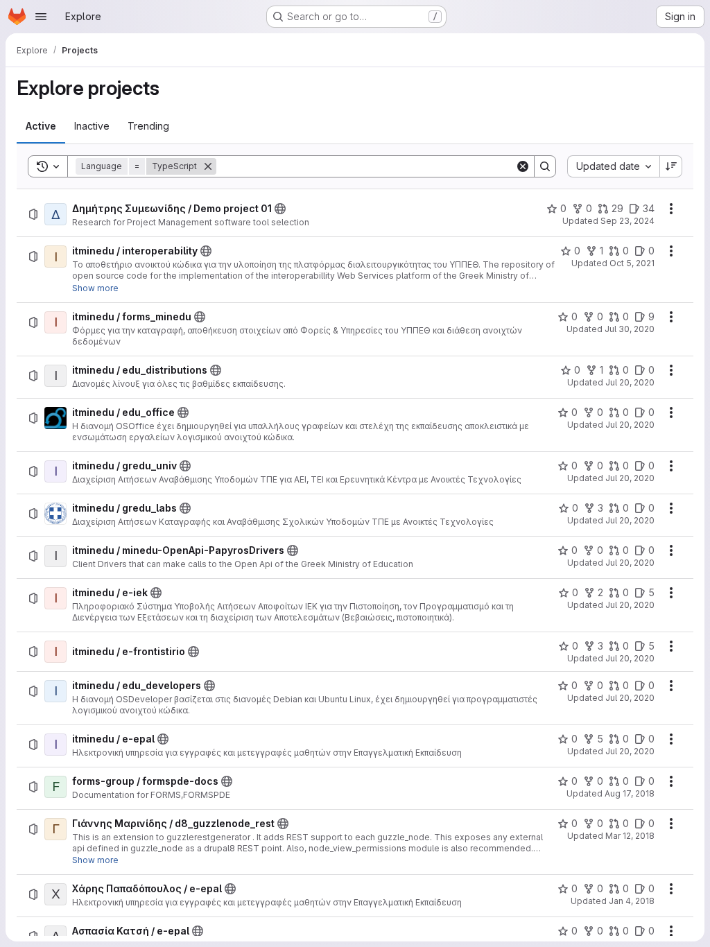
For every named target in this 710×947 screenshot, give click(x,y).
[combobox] (613, 166)
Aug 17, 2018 (630, 793)
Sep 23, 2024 (627, 221)
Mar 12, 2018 (630, 836)
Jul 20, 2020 (630, 382)
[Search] (545, 166)
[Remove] (208, 166)
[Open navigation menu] (41, 17)
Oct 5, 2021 (632, 263)
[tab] (41, 126)
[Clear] (522, 166)
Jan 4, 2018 (632, 901)
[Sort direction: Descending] (671, 166)
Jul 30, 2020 (630, 329)
